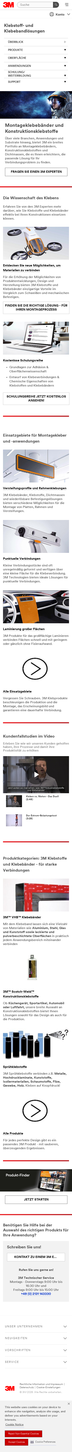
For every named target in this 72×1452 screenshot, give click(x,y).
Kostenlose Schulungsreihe (23, 360)
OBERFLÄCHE (17, 58)
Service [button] (12, 1362)
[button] (43, 1442)
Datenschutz (27, 1387)
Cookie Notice (14, 1424)
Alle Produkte (13, 1133)
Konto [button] (60, 14)
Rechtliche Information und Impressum (41, 1384)
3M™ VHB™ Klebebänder (22, 917)
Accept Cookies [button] (16, 1442)
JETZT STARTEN (36, 1199)
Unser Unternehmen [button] (24, 1326)
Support (14, 82)
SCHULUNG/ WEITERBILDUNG (19, 74)
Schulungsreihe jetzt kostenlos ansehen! (36, 398)
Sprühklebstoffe (15, 1067)
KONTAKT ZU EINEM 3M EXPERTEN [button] (39, 1257)
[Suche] (56, 5)
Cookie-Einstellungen (48, 1387)
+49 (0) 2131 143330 (36, 1294)
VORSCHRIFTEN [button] (18, 1350)
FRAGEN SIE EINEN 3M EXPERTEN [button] (36, 172)
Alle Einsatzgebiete (17, 691)
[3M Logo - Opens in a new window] (8, 5)
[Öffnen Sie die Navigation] (66, 5)
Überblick (15, 42)
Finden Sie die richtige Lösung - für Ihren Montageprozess (36, 307)
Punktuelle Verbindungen (21, 558)
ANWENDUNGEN (19, 66)
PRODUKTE (15, 50)
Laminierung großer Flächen (24, 629)
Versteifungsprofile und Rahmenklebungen (34, 488)
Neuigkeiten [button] (16, 1338)
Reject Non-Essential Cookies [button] (23, 1434)
